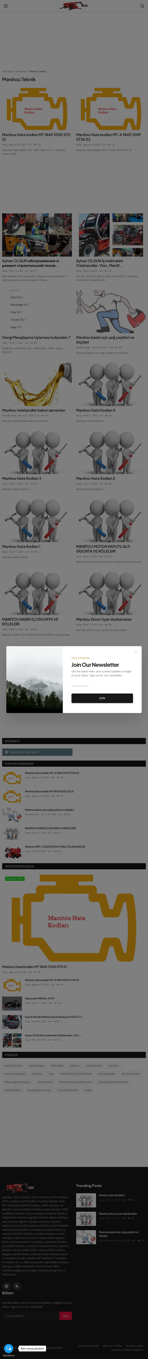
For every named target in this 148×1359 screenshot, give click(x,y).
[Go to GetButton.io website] (8, 1355)
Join (102, 698)
